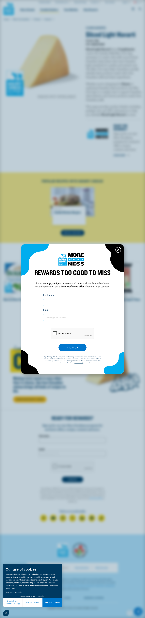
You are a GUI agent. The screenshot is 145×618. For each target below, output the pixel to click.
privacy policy (79, 363)
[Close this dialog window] (118, 250)
